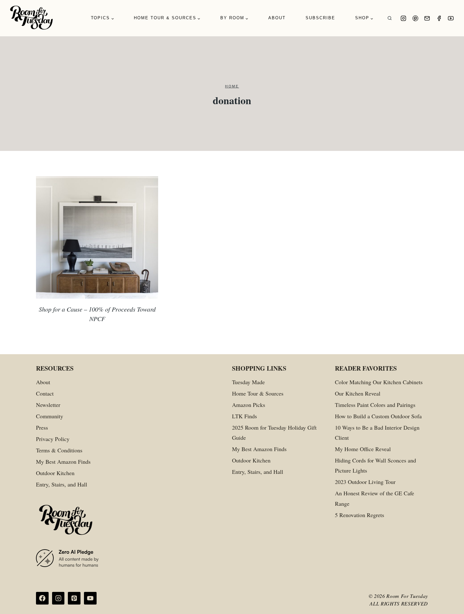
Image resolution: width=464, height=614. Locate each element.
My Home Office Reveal (363, 449)
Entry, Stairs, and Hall (61, 484)
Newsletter (48, 404)
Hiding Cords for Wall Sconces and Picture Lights (375, 465)
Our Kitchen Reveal (357, 393)
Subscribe (320, 17)
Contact (45, 393)
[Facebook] (439, 18)
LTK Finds (244, 416)
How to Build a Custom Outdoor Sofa (378, 416)
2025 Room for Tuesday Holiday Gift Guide (274, 432)
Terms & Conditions (59, 450)
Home (232, 86)
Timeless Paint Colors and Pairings (375, 404)
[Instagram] (403, 18)
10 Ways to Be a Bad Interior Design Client (377, 432)
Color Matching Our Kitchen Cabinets (379, 382)
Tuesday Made (248, 382)
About (277, 17)
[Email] (427, 18)
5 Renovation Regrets (359, 515)
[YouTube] (450, 18)
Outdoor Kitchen (55, 473)
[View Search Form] (389, 18)
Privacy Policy (52, 439)
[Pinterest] (415, 18)
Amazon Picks (248, 404)
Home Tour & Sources (257, 393)
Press (42, 427)
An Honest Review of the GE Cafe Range (374, 498)
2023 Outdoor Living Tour (365, 482)
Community (49, 416)
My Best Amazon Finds (63, 461)
